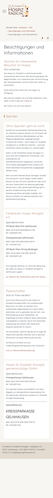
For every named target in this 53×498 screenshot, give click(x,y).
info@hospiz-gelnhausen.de (23, 452)
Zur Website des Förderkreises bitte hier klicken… (26, 277)
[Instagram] (48, 38)
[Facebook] (42, 38)
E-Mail (26, 101)
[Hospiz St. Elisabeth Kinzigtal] (26, 11)
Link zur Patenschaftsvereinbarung (20, 350)
